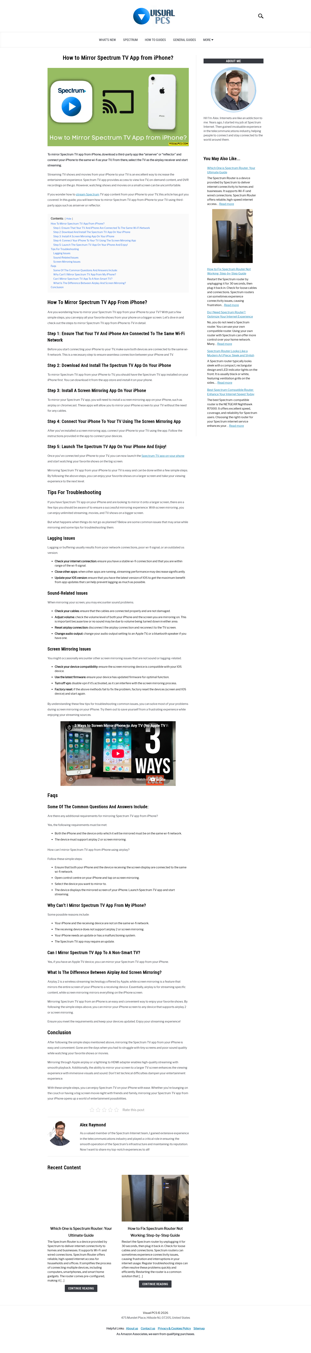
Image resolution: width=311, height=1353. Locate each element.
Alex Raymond (93, 1125)
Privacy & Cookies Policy (174, 1328)
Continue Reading (81, 1288)
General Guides (184, 40)
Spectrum (130, 40)
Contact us (148, 1328)
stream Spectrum (87, 194)
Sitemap (199, 1328)
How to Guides (155, 40)
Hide (68, 218)
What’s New (107, 40)
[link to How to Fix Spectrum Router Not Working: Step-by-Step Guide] (155, 1198)
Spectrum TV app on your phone (162, 456)
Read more (226, 204)
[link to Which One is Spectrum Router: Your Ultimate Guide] (81, 1198)
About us (132, 1328)
